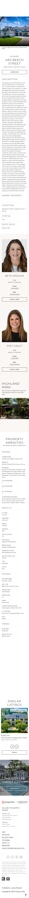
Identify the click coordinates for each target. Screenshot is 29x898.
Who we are (5, 834)
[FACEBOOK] (8, 857)
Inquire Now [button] (14, 72)
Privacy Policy (20, 891)
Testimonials (6, 840)
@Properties (6, 845)
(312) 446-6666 (6, 817)
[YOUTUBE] (21, 857)
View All (14, 752)
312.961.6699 (14, 358)
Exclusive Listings (7, 837)
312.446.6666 (15, 288)
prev (12, 746)
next (17, 746)
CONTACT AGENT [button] (14, 299)
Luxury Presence (16, 888)
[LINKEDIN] (16, 857)
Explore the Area (15, 426)
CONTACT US (5, 843)
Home (3, 832)
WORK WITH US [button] (14, 788)
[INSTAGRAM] (12, 857)
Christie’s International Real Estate (13, 848)
